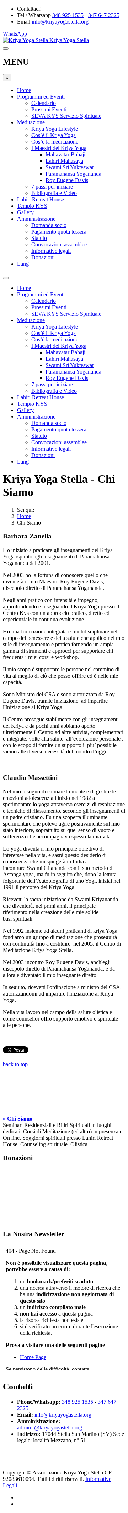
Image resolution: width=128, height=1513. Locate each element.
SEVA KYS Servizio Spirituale (66, 116)
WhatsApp (15, 34)
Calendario (43, 103)
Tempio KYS (32, 206)
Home (24, 90)
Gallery (25, 212)
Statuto (39, 238)
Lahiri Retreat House (40, 199)
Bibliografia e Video (54, 193)
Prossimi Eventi (48, 109)
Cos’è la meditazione (54, 142)
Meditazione (31, 122)
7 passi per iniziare (52, 187)
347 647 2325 (103, 15)
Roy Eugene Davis (67, 180)
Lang (23, 264)
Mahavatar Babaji (65, 154)
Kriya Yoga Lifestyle (54, 129)
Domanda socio (48, 225)
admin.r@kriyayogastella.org (49, 1427)
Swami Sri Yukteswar (70, 167)
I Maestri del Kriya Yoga (58, 148)
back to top (15, 1064)
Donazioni (43, 257)
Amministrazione (36, 219)
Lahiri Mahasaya (64, 161)
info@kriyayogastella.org (60, 22)
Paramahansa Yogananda (73, 174)
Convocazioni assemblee (59, 244)
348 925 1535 (68, 15)
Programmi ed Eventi (41, 97)
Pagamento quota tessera (58, 232)
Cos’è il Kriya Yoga (53, 135)
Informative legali (51, 251)
